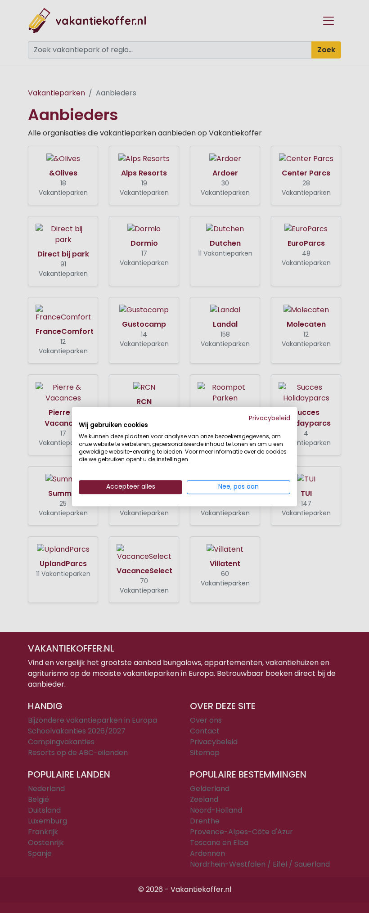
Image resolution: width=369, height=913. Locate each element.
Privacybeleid (269, 418)
